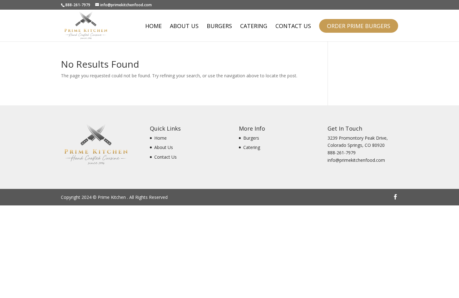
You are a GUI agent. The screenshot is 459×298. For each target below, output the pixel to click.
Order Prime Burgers (358, 26)
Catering (253, 27)
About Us (184, 27)
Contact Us (293, 27)
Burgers (219, 27)
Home (153, 27)
